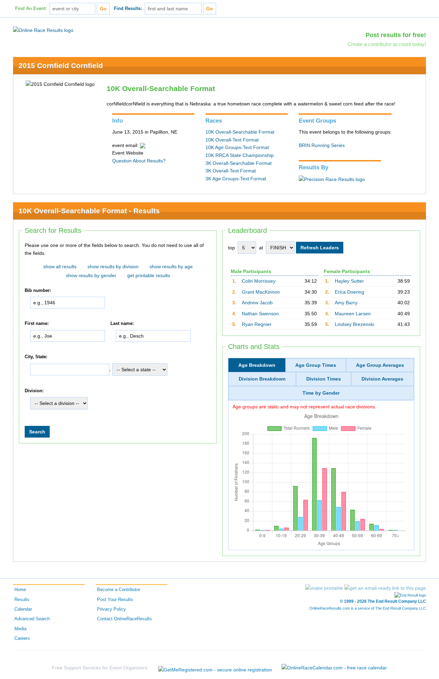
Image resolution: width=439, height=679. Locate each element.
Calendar (23, 609)
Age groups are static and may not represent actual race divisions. (304, 406)
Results (21, 599)
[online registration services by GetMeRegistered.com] (215, 668)
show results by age (171, 266)
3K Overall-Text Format (230, 170)
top (231, 247)
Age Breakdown (256, 365)
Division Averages (382, 379)
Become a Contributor (118, 589)
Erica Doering (349, 292)
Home (20, 589)
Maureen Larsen (353, 313)
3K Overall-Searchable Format (238, 163)
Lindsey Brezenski (354, 324)
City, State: (36, 356)
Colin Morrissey (258, 281)
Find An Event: (31, 8)
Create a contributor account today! (386, 44)
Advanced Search (32, 618)
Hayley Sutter (349, 281)
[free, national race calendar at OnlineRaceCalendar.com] (334, 668)
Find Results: (128, 8)
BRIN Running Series (322, 145)
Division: (34, 390)
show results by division (113, 266)
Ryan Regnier (257, 324)
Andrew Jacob (257, 302)
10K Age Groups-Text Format (237, 147)
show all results (59, 266)
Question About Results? (139, 160)
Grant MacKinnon (261, 292)
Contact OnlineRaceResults (124, 618)
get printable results (148, 275)
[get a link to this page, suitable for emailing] (385, 588)
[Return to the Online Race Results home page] (43, 30)
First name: (37, 323)
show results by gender (91, 275)
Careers (22, 638)
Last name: (122, 323)
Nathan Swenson (260, 313)
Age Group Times (315, 365)
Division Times (323, 379)
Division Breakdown (262, 379)
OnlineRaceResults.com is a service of (367, 608)
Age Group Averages (380, 365)
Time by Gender (321, 393)
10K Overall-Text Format (232, 140)
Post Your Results (115, 599)
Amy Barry (346, 302)
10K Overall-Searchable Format (239, 132)
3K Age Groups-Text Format (235, 178)
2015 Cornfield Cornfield (61, 65)
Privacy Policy (111, 609)
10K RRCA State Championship (239, 155)
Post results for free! (396, 35)
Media (20, 628)
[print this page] (324, 588)
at (261, 247)
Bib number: (38, 290)
